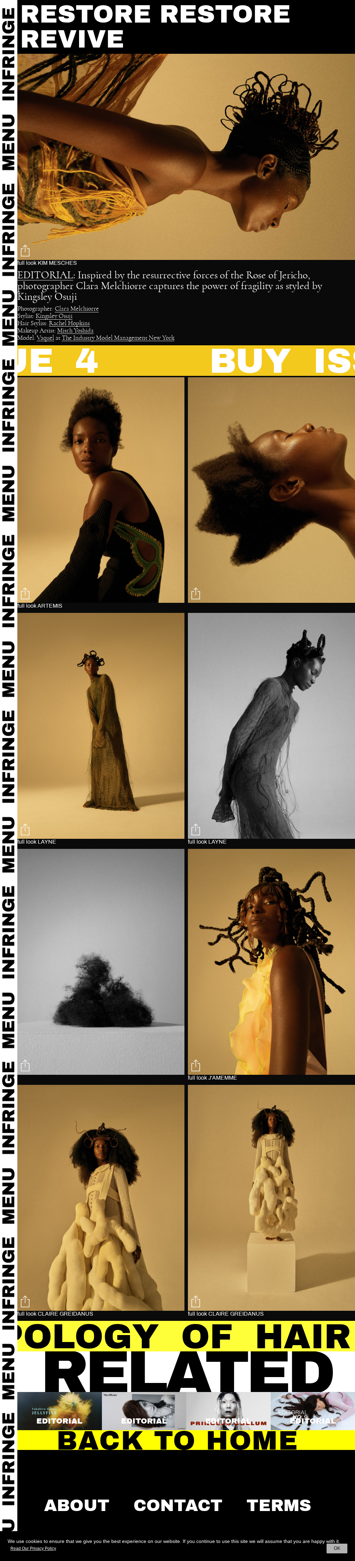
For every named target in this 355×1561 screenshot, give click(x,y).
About (77, 1505)
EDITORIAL (45, 275)
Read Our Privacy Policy (33, 1548)
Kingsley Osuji (54, 316)
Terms (278, 1505)
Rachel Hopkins (69, 323)
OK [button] (337, 1548)
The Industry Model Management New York (118, 338)
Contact (178, 1505)
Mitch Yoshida (75, 331)
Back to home (177, 1440)
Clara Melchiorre (77, 309)
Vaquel (45, 338)
